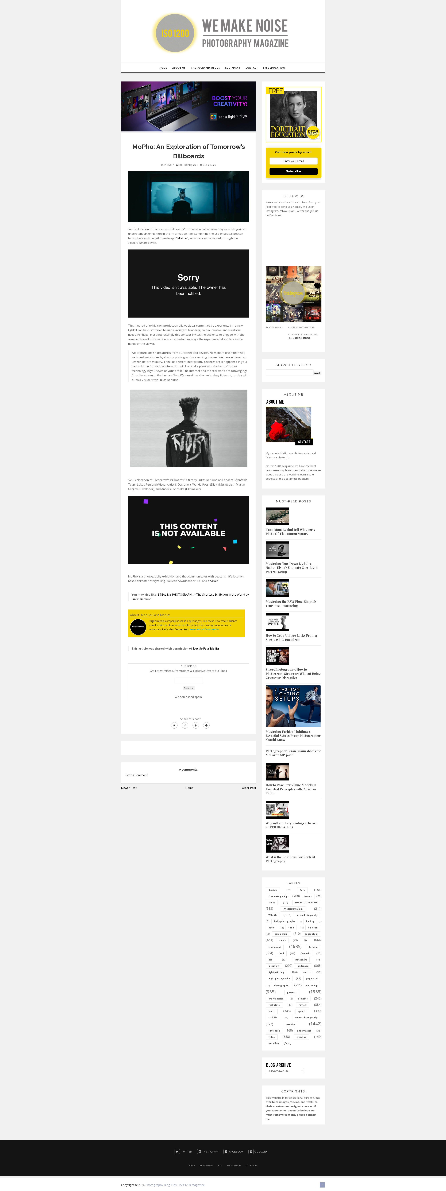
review (302, 1004)
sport (271, 1011)
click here (302, 338)
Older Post (249, 788)
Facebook (235, 1151)
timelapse (274, 1030)
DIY (220, 1165)
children (313, 927)
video (271, 1037)
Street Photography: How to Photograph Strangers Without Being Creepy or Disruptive (293, 673)
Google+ (260, 1151)
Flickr (271, 902)
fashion (313, 947)
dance (282, 940)
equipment (274, 947)
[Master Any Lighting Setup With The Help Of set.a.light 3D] (188, 106)
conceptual (311, 933)
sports (302, 1011)
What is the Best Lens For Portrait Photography (290, 859)
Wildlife (272, 915)
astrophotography (307, 915)
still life (273, 1017)
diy (305, 940)
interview (273, 965)
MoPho (182, 238)
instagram (301, 959)
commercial (281, 933)
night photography (279, 978)
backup (310, 921)
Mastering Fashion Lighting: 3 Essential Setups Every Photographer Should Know (293, 735)
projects (302, 998)
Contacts (251, 1165)
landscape (303, 965)
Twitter (186, 1151)
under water (304, 1030)
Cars (302, 890)
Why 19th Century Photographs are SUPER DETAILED (291, 825)
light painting (276, 972)
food (281, 953)
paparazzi (312, 978)
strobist (290, 1024)
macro (306, 972)
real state (274, 1004)
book (271, 927)
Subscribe (293, 171)
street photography (306, 1017)
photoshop (311, 985)
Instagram (210, 1151)
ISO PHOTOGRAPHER (306, 902)
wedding (301, 1037)
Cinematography (277, 896)
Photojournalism (292, 908)
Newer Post (129, 788)
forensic (305, 953)
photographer (282, 985)
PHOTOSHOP (234, 1165)
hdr (270, 959)
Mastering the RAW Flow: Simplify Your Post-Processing (291, 603)
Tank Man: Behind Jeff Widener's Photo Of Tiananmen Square (290, 532)
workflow (273, 1043)
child (291, 927)
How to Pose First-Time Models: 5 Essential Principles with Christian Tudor (291, 789)
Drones (307, 896)
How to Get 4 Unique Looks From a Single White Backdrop (291, 637)
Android (213, 581)
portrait (291, 992)
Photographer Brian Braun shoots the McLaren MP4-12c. (293, 753)
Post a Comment (137, 775)
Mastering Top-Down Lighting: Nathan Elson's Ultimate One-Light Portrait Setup (291, 567)
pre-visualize (275, 998)
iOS (199, 581)
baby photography (284, 921)
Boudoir (272, 890)
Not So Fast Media (206, 648)
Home (189, 788)
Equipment (206, 1165)
